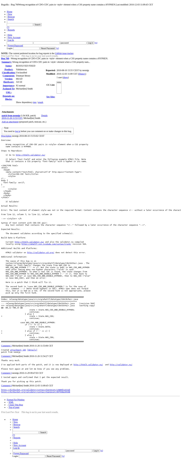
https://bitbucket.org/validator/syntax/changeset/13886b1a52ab (35, 390)
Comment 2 (6, 356)
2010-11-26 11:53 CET (12, 118)
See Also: (50, 97)
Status (8, 66)
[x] (96, 43)
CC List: (51, 85)
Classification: (8, 72)
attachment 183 (18, 350)
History (82, 74)
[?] (8, 27)
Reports (11, 30)
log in (17, 131)
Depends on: (9, 96)
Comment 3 (6, 373)
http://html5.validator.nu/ (30, 155)
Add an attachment (10, 122)
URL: (9, 92)
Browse (11, 17)
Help (10, 35)
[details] (32, 350)
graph (40, 102)
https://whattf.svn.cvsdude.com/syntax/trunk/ (46, 244)
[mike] (59, 82)
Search (11, 19)
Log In (11, 40)
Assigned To (8, 89)
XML (11, 402)
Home (9, 11)
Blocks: (8, 99)
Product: (9, 69)
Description (6, 136)
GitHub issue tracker (64, 53)
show (65, 77)
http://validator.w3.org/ (40, 252)
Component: (9, 75)
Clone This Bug (16, 405)
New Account (14, 37)
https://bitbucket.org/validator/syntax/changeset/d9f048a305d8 (35, 392)
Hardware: (8, 82)
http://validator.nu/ (121, 365)
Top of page (14, 407)
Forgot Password (15, 45)
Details (44, 115)
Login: (10, 48)
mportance (8, 85)
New (10, 14)
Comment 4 (6, 385)
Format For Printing (15, 400)
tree (34, 102)
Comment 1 (6, 346)
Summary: (7, 62)
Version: (9, 79)
